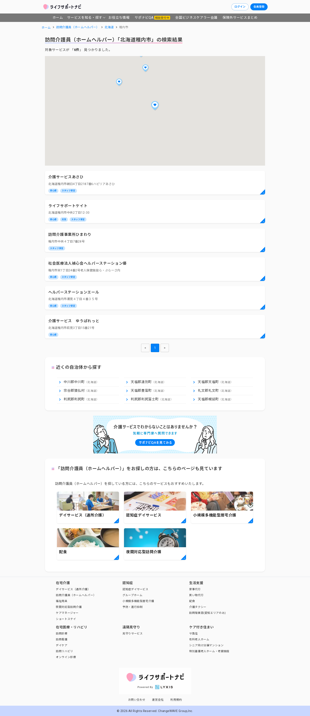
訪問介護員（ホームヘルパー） (76, 595)
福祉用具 (61, 601)
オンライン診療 (66, 657)
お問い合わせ (137, 699)
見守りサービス (133, 633)
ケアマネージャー (67, 612)
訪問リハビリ (64, 651)
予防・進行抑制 (133, 607)
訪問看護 (61, 639)
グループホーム (132, 595)
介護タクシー (197, 607)
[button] (155, 105)
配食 (192, 601)
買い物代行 (196, 595)
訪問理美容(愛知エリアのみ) (207, 612)
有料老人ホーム (199, 639)
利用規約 (176, 699)
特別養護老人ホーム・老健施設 (209, 651)
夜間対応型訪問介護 (69, 607)
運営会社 (158, 699)
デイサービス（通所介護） (73, 589)
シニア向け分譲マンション (206, 645)
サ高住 (193, 633)
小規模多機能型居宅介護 (138, 601)
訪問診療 (61, 633)
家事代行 (195, 589)
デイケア (61, 645)
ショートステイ (66, 619)
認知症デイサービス (135, 589)
